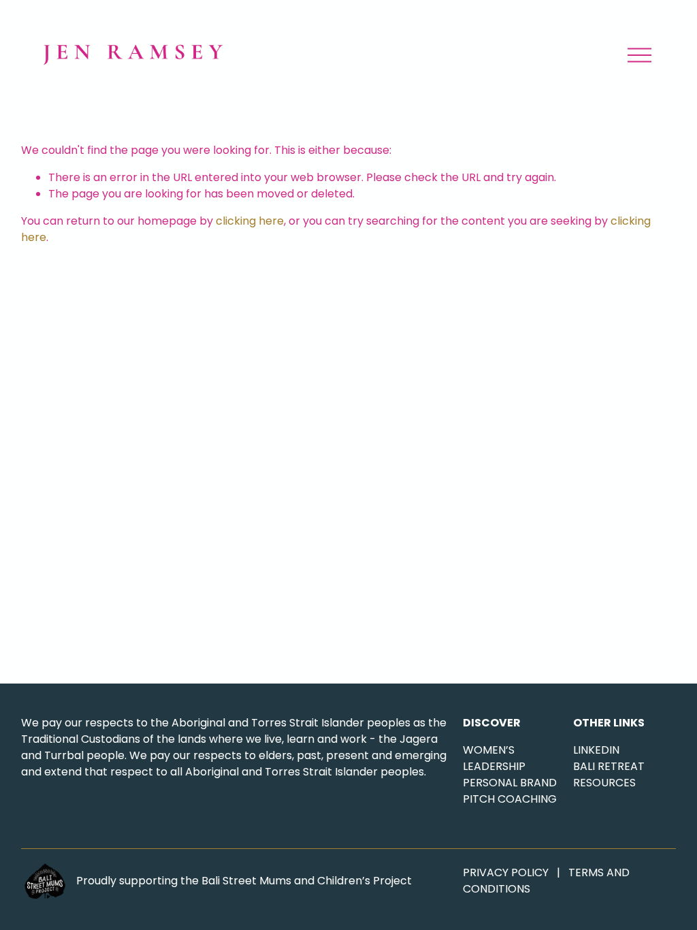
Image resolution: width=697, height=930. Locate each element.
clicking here (250, 221)
